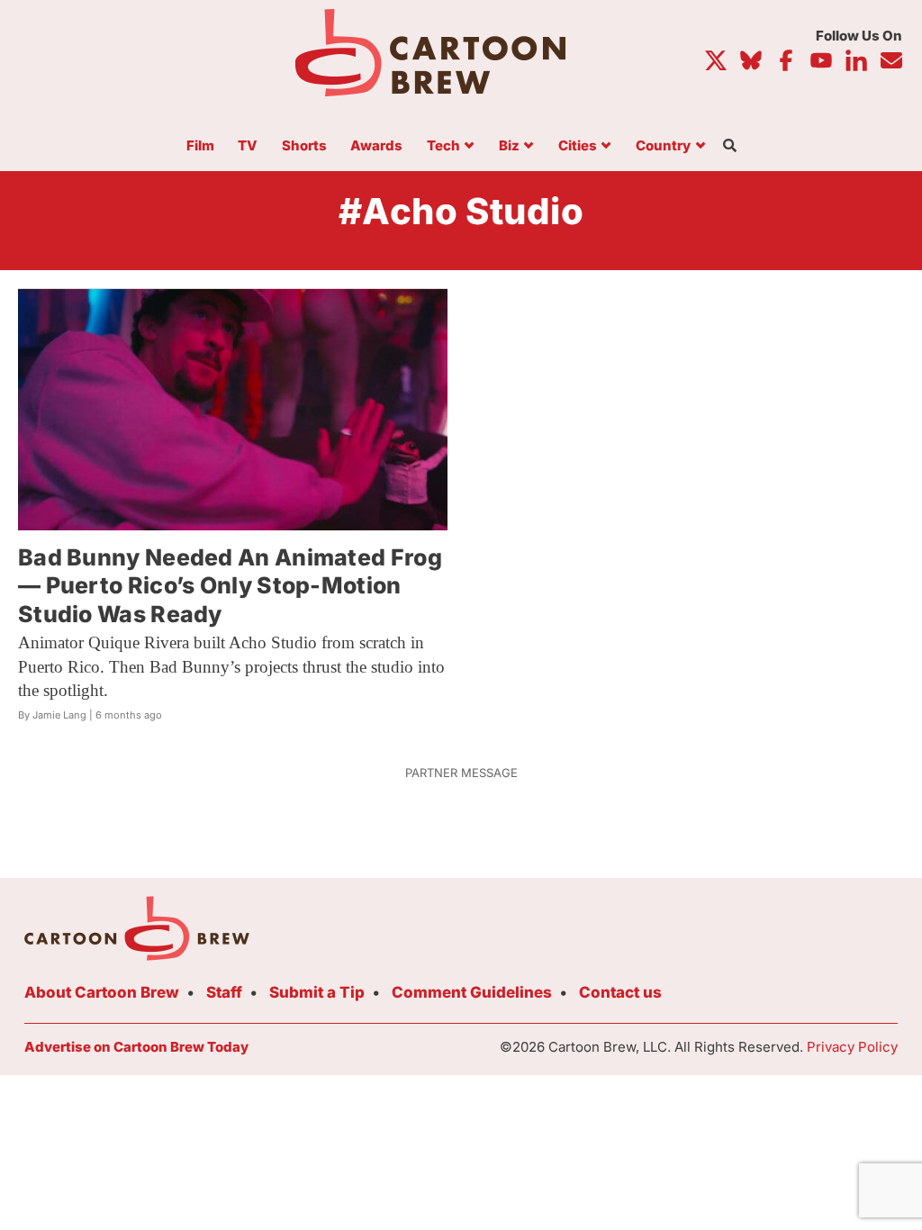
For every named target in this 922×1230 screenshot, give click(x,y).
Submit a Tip (317, 992)
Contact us (620, 992)
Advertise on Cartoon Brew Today (136, 1046)
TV (248, 146)
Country (663, 146)
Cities (577, 146)
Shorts (304, 146)
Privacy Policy (852, 1046)
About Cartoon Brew (101, 992)
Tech (443, 146)
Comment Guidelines (472, 992)
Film (200, 146)
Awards (376, 146)
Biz (509, 146)
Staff (224, 992)
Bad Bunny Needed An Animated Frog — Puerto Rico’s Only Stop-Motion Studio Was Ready (230, 586)
